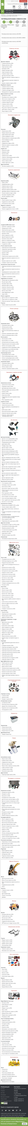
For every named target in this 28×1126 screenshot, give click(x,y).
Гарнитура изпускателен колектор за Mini (11, 652)
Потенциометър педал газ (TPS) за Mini (10, 524)
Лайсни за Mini (5, 1025)
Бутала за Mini (5, 605)
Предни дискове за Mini (7, 65)
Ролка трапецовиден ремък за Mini (9, 356)
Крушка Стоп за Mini (6, 985)
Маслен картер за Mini (7, 664)
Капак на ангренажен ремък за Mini (9, 335)
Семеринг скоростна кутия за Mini (9, 262)
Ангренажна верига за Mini (8, 363)
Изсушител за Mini (6, 795)
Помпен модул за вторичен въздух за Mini (10, 638)
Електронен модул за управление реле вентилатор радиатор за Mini (10, 517)
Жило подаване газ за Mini (8, 627)
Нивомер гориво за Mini (7, 531)
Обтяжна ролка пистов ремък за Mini (10, 342)
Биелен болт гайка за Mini (7, 593)
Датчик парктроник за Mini (7, 477)
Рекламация (3, 1094)
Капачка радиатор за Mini (7, 834)
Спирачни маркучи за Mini (7, 102)
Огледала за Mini (6, 1023)
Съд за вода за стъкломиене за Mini (10, 1053)
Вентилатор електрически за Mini (9, 822)
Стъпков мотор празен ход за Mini (9, 529)
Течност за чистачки (6, 895)
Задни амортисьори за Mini (8, 134)
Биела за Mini (5, 588)
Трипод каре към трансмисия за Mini (10, 280)
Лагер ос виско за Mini (7, 827)
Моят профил (15, 1)
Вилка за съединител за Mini (8, 240)
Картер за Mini (5, 612)
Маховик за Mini (5, 233)
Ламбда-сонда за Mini (6, 445)
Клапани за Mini (5, 584)
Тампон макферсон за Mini (8, 136)
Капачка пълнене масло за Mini (9, 671)
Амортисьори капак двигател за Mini (10, 1030)
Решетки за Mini (5, 1027)
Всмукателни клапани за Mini (8, 567)
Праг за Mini (4, 1009)
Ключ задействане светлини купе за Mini (11, 500)
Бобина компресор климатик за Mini (10, 815)
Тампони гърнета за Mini (7, 948)
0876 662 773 (9, 10)
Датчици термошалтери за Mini (9, 824)
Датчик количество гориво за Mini (9, 473)
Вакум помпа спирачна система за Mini (10, 765)
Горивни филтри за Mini (7, 916)
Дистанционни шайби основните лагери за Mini (11, 599)
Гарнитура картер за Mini (7, 654)
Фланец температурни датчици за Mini (10, 833)
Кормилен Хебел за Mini (7, 187)
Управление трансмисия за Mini (9, 249)
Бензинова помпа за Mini (7, 771)
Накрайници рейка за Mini (7, 184)
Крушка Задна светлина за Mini (9, 983)
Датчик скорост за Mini (7, 447)
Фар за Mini (4, 969)
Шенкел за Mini (5, 146)
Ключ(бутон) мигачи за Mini (8, 494)
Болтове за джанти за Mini (8, 166)
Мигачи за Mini (5, 972)
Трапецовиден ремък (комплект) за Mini (10, 359)
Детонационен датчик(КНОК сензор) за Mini (10, 455)
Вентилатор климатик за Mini (8, 807)
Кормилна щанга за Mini (7, 186)
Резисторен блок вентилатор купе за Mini (11, 845)
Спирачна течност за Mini (7, 890)
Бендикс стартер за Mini (7, 699)
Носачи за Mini (5, 153)
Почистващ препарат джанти (8, 1074)
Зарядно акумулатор (6, 734)
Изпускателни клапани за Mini (8, 569)
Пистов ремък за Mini (6, 338)
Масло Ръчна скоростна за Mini (9, 880)
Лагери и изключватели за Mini (9, 231)
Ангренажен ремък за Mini (7, 325)
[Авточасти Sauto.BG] (7, 1103)
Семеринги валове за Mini (7, 645)
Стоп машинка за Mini (6, 483)
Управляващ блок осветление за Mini (10, 521)
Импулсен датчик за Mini (7, 479)
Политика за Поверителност (9, 1123)
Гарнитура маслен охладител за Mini (10, 657)
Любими (19, 8)
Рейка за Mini (5, 182)
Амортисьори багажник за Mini (8, 1022)
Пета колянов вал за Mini (7, 597)
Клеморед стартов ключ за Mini (9, 484)
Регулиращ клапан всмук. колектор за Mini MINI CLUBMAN (13, 37)
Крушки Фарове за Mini (7, 979)
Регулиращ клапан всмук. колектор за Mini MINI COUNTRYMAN (11, 42)
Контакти (24, 1)
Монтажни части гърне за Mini (8, 950)
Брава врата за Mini (6, 533)
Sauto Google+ (9, 1110)
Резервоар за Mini (6, 1016)
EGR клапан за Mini (6, 409)
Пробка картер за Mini (7, 615)
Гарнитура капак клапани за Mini (9, 649)
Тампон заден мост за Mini (8, 162)
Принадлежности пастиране (8, 1081)
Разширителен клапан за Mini (8, 797)
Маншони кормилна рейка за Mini (9, 189)
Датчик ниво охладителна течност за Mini (11, 466)
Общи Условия (20, 1121)
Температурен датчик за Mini (8, 442)
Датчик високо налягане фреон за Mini (10, 799)
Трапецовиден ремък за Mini (8, 354)
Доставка (3, 1092)
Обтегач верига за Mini (7, 366)
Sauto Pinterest (16, 1110)
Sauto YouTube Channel (13, 1110)
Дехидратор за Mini (6, 813)
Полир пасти (5, 1069)
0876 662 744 (9, 12)
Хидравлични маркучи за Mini (8, 207)
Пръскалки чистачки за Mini (8, 1048)
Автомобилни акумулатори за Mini (9, 538)
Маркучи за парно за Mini (7, 847)
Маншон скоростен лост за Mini (9, 260)
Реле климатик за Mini (7, 519)
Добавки (4, 897)
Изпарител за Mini (6, 794)
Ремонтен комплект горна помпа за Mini (10, 301)
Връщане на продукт (5, 1096)
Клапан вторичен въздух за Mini (9, 193)
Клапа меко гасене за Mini (7, 625)
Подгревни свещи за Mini (7, 386)
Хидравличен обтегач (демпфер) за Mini (11, 347)
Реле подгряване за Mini (7, 399)
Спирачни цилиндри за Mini (8, 90)
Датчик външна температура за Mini (10, 451)
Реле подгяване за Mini (7, 493)
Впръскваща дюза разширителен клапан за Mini (11, 810)
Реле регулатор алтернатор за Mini (9, 704)
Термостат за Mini (6, 831)
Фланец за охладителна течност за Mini (10, 838)
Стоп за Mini (4, 971)
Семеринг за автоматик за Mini (8, 276)
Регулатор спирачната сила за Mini (9, 107)
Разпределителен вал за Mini (8, 559)
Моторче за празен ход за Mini (8, 535)
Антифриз (4, 891)
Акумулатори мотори (6, 727)
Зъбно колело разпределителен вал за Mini (10, 565)
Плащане (3, 1090)
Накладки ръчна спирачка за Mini (9, 97)
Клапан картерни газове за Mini (9, 673)
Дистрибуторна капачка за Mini (9, 388)
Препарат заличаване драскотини (9, 1076)
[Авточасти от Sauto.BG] (2, 7)
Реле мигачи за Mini (6, 486)
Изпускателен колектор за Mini (9, 576)
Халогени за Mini (5, 974)
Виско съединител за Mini (7, 819)
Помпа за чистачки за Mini (7, 1050)
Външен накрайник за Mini (7, 196)
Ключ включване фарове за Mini (9, 498)
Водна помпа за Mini (6, 758)
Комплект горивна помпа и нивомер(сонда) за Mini (8, 415)
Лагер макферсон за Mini (7, 139)
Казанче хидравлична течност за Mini (10, 208)
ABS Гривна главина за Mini (8, 109)
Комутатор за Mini (6, 395)
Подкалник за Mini (6, 1020)
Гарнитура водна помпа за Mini (9, 774)
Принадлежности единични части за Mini (11, 91)
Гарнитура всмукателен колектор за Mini (11, 650)
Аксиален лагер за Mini (7, 238)
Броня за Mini (5, 1006)
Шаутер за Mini (5, 697)
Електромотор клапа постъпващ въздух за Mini (11, 803)
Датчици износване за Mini (8, 75)
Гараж (14, 8)
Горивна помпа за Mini (7, 403)
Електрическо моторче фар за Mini (9, 526)
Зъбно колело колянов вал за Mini (9, 601)
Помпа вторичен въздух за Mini (9, 200)
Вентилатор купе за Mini (7, 843)
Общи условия (4, 1098)
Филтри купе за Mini (6, 917)
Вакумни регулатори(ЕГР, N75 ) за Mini (10, 505)
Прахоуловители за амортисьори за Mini (11, 138)
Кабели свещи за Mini (7, 393)
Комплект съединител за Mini (8, 226)
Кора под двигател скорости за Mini (10, 1011)
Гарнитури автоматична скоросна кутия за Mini (11, 267)
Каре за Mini (4, 294)
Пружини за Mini (5, 141)
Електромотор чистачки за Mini (9, 1046)
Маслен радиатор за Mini (7, 857)
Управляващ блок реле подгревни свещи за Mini (11, 397)
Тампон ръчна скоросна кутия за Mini (10, 256)
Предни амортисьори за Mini (8, 132)
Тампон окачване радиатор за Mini (9, 836)
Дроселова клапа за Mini (7, 622)
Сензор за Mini (5, 254)
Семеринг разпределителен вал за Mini (10, 583)
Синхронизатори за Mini (7, 251)
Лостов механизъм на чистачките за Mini (11, 1051)
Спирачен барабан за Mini (7, 88)
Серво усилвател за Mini (7, 105)
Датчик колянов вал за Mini (8, 449)
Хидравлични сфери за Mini (8, 143)
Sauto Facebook (2, 1110)
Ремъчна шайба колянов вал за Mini (10, 603)
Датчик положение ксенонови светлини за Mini (11, 471)
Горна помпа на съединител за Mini (9, 299)
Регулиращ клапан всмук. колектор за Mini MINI (11, 34)
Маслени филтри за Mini (7, 919)
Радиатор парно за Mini (7, 852)
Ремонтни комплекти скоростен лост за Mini (10, 258)
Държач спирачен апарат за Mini (9, 83)
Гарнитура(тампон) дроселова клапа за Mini (10, 643)
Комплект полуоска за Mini (8, 287)
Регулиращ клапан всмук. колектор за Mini (10, 509)
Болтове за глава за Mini (7, 577)
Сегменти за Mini (5, 607)
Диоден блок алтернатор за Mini (9, 706)
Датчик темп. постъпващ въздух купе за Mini (11, 464)
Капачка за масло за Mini (7, 1036)
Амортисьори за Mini (6, 131)
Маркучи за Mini (5, 829)
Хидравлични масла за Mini (8, 884)
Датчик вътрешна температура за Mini (10, 462)
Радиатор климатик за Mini (8, 855)
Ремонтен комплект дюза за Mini (9, 413)
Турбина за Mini (5, 623)
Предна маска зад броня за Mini (9, 1015)
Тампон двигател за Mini (7, 663)
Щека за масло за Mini (7, 666)
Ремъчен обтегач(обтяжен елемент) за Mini (10, 331)
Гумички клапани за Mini (7, 581)
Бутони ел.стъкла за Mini (7, 501)
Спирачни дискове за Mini (7, 63)
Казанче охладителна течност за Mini (10, 826)
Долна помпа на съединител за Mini (10, 297)
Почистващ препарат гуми (7, 1072)
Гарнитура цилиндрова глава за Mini (10, 647)
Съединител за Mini (6, 244)
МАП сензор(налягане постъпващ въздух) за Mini (11, 460)
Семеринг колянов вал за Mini (8, 608)
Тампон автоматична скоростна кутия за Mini (11, 270)
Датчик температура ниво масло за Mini (10, 457)
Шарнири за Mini (5, 152)
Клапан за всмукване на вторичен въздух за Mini (11, 512)
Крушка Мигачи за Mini (7, 986)
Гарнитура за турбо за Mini (8, 630)
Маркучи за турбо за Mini (7, 632)
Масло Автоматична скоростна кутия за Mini (10, 882)
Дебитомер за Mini (6, 444)
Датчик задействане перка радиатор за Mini (10, 475)
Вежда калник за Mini (6, 1013)
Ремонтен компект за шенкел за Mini (10, 145)
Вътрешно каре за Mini (7, 283)
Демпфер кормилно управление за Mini (10, 191)
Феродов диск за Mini (6, 228)
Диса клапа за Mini (6, 634)
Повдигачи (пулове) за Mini (8, 562)
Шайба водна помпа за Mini (8, 351)
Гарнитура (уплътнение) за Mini (9, 247)
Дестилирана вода (6, 893)
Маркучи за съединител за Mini (9, 242)
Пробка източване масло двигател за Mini (11, 670)
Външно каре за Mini (6, 282)
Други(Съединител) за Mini (8, 237)
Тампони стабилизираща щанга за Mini (10, 157)
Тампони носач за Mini (7, 155)
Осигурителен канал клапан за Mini (10, 570)
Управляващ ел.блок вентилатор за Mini (11, 841)
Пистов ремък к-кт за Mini (7, 340)
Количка (25, 8)
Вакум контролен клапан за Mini (9, 636)
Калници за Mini (5, 1002)
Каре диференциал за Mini (8, 292)
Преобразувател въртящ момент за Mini (11, 272)
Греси (3, 886)
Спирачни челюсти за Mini (7, 86)
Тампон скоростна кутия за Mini (9, 304)
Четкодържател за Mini (7, 709)
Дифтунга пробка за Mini (7, 617)
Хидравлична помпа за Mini (8, 201)
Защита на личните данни (6, 1100)
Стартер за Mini (5, 695)
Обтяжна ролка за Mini (7, 327)
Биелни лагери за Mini (7, 590)
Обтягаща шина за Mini (7, 365)
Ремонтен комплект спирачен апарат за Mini (10, 78)
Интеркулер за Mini (6, 854)
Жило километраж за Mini (7, 1039)
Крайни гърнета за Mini (7, 943)
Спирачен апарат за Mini (7, 73)
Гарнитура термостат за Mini (8, 659)
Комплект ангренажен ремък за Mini (10, 333)
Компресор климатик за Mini (8, 792)
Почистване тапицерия (7, 1078)
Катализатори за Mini (6, 945)
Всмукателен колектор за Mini (8, 574)
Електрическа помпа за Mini (8, 203)
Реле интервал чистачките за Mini (9, 496)
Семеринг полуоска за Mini (8, 288)
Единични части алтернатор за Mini (10, 707)
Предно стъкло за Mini (7, 1008)
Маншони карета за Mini (7, 285)
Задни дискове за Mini (7, 66)
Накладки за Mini (5, 68)
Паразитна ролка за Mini (7, 328)
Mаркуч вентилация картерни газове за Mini (10, 676)
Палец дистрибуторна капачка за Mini (10, 389)
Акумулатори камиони (7, 729)
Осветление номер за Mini (7, 976)
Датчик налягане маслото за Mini (9, 440)
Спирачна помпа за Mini (7, 104)
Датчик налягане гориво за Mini (9, 468)
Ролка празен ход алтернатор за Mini (10, 349)
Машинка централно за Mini (8, 528)
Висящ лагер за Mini (6, 290)
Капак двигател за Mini (7, 1004)
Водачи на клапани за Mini (8, 579)
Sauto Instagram (20, 1110)
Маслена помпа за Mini (7, 764)
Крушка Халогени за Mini (7, 981)
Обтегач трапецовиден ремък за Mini (10, 358)
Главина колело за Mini (7, 159)
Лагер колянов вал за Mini (7, 595)
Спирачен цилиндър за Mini (8, 100)
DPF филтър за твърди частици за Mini (10, 923)
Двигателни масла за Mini (7, 878)
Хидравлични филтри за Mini (8, 921)
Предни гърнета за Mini (7, 940)
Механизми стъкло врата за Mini (9, 1029)
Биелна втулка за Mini (7, 591)
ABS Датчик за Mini (6, 95)
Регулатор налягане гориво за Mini (9, 411)
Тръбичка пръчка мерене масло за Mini (10, 668)
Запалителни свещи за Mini (8, 384)
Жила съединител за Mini (7, 235)
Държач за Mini (5, 252)
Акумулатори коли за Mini (7, 730)
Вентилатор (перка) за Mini (8, 820)
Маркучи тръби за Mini (7, 629)
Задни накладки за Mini (7, 72)
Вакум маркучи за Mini (7, 111)
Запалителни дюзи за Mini (7, 405)
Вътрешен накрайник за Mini (8, 194)
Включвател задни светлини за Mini (10, 488)
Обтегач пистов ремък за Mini (8, 345)
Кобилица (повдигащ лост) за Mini (9, 561)
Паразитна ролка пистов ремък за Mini (10, 344)
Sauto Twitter (5, 1110)
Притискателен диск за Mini (8, 230)
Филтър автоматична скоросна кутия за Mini (10, 274)
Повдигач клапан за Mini (7, 572)
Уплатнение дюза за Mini (7, 655)
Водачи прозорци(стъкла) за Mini (9, 1032)
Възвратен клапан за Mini (7, 812)
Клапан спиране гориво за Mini (8, 507)
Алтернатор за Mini (6, 702)
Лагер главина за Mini (7, 160)
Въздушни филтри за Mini (7, 914)
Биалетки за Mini (5, 150)
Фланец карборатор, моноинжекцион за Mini (10, 407)
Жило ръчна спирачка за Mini (8, 99)
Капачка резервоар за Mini (8, 1034)
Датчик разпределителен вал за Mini (10, 452)
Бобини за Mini (5, 391)
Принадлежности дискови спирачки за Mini (10, 81)
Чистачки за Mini (5, 1043)
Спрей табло (4, 1071)
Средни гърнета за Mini (7, 941)
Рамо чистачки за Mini (7, 1044)
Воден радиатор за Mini (7, 850)
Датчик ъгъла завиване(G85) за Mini (10, 438)
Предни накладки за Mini (7, 70)
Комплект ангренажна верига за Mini (10, 368)
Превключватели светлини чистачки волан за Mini (10, 491)
